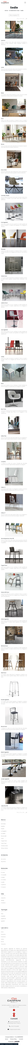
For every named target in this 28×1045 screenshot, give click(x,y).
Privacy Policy (13, 1039)
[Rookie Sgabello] (14, 689)
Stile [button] (2, 894)
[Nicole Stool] (14, 716)
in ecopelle (3, 875)
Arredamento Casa (14, 10)
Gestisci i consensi (14, 1044)
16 (26, 18)
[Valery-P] (14, 502)
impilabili (3, 916)
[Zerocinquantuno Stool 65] (14, 528)
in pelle (2, 882)
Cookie (6, 1044)
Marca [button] (3, 820)
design (2, 900)
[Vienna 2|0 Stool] (14, 581)
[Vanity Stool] (14, 265)
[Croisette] (14, 451)
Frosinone (3, 936)
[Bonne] (14, 133)
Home (6, 10)
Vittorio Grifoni (4, 848)
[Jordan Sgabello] (14, 768)
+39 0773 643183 (15, 1026)
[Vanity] (14, 346)
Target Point (4, 841)
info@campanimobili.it (15, 1029)
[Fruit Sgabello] (14, 211)
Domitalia (3, 824)
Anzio (2, 932)
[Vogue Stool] (14, 554)
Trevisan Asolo (4, 845)
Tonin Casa (3, 843)
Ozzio (2, 838)
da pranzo (3, 861)
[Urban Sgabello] (14, 608)
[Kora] (14, 108)
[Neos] (14, 373)
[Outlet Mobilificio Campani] (14, 1016)
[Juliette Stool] (14, 292)
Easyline (3, 826)
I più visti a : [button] (5, 928)
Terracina (3, 944)
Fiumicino (3, 934)
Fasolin (2, 828)
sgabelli (3, 921)
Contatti (21, 1039)
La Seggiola (3, 831)
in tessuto (3, 887)
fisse (2, 913)
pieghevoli (3, 918)
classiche (3, 898)
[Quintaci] (14, 30)
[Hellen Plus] (14, 425)
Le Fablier (3, 833)
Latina (2, 939)
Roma (2, 941)
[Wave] (14, 82)
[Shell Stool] (14, 662)
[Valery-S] (14, 476)
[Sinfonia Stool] (14, 635)
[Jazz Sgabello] (14, 319)
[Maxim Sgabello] (14, 741)
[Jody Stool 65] (14, 795)
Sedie (22, 10)
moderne (3, 902)
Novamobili (3, 836)
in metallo (3, 879)
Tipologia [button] (4, 910)
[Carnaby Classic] (14, 185)
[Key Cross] (14, 398)
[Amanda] (14, 238)
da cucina (3, 859)
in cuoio (3, 872)
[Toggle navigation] (25, 2)
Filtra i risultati (13, 15)
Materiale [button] (4, 868)
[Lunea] (14, 56)
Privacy (2, 1044)
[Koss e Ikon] (14, 159)
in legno (3, 877)
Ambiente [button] (4, 855)
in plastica (3, 884)
